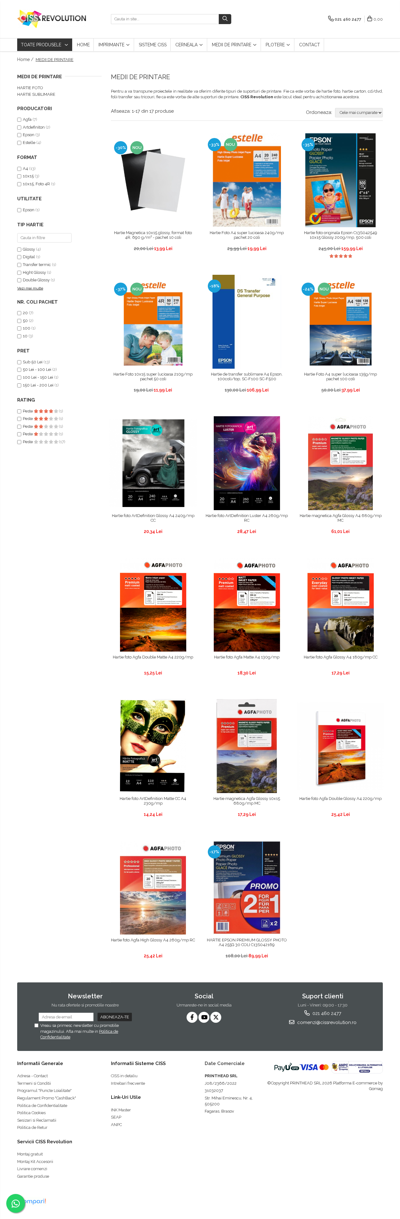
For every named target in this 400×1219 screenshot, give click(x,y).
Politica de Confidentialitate (42, 1105)
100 (26, 328)
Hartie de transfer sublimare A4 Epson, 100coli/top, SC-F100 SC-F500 (246, 376)
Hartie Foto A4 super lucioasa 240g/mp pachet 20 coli (247, 235)
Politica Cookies (31, 1112)
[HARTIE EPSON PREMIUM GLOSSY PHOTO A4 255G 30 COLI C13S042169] (247, 888)
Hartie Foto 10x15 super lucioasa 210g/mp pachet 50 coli (152, 376)
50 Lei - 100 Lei (37, 369)
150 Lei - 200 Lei (38, 385)
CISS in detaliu (124, 1075)
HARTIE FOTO (30, 87)
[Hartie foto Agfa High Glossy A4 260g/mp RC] (153, 888)
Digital (29, 256)
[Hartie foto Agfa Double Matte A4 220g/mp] (153, 605)
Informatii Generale (40, 1063)
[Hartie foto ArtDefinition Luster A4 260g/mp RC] (247, 463)
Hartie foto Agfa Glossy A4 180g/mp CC (341, 657)
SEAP (116, 1117)
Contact (309, 44)
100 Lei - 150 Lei (38, 377)
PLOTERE (276, 44)
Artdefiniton (34, 127)
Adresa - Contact (32, 1075)
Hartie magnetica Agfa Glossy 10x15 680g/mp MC (246, 801)
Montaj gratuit (30, 1154)
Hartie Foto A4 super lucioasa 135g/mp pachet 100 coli (340, 376)
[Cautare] (225, 19)
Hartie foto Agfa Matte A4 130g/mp (246, 657)
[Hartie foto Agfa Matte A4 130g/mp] (247, 605)
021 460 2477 (326, 1013)
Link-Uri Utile (126, 1097)
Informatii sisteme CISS (138, 1063)
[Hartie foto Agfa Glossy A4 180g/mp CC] (340, 605)
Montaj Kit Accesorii (35, 1161)
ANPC (116, 1124)
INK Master (121, 1110)
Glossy (29, 249)
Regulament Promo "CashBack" (46, 1098)
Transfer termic (37, 264)
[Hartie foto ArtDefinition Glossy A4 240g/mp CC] (153, 463)
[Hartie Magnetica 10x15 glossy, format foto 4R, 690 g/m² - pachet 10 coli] (153, 180)
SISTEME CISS (153, 44)
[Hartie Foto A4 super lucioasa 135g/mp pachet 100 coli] (340, 322)
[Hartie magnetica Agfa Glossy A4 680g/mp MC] (340, 463)
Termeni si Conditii (34, 1083)
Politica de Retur (32, 1127)
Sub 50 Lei (32, 362)
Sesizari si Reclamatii (36, 1120)
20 (25, 312)
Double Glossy (36, 280)
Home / (26, 59)
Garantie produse (33, 1176)
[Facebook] (192, 1017)
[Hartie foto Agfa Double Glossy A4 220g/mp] (340, 746)
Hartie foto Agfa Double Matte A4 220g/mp (153, 657)
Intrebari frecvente (128, 1083)
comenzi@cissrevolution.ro (326, 1022)
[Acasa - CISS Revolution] (51, 19)
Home (83, 44)
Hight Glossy (34, 272)
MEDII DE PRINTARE (232, 44)
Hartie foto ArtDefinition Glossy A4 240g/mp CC (153, 518)
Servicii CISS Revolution (44, 1142)
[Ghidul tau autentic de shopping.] (32, 1201)
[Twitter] (215, 1017)
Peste (28, 411)
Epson (29, 134)
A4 (25, 168)
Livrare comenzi (32, 1168)
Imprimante (112, 44)
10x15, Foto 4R (36, 184)
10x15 (28, 176)
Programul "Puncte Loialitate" (44, 1090)
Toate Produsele (41, 44)
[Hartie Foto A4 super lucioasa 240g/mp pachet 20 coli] (247, 180)
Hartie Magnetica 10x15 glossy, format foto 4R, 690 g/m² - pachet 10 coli (153, 235)
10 (25, 336)
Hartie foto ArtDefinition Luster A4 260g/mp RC (247, 518)
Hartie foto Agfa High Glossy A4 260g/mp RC (153, 940)
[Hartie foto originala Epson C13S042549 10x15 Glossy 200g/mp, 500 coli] (340, 180)
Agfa (27, 119)
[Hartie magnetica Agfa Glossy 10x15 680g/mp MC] (247, 746)
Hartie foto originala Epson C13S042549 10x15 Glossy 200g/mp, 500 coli (340, 235)
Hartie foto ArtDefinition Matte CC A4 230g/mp (153, 801)
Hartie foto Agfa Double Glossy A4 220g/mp (340, 798)
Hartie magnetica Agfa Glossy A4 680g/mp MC (341, 518)
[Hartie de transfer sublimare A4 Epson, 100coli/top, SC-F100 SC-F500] (247, 322)
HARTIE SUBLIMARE (36, 94)
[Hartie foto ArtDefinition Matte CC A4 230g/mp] (153, 746)
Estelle (29, 142)
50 (25, 320)
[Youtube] (203, 1017)
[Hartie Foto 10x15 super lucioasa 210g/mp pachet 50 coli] (153, 322)
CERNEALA (187, 44)
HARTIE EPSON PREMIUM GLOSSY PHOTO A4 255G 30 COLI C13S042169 (247, 942)
